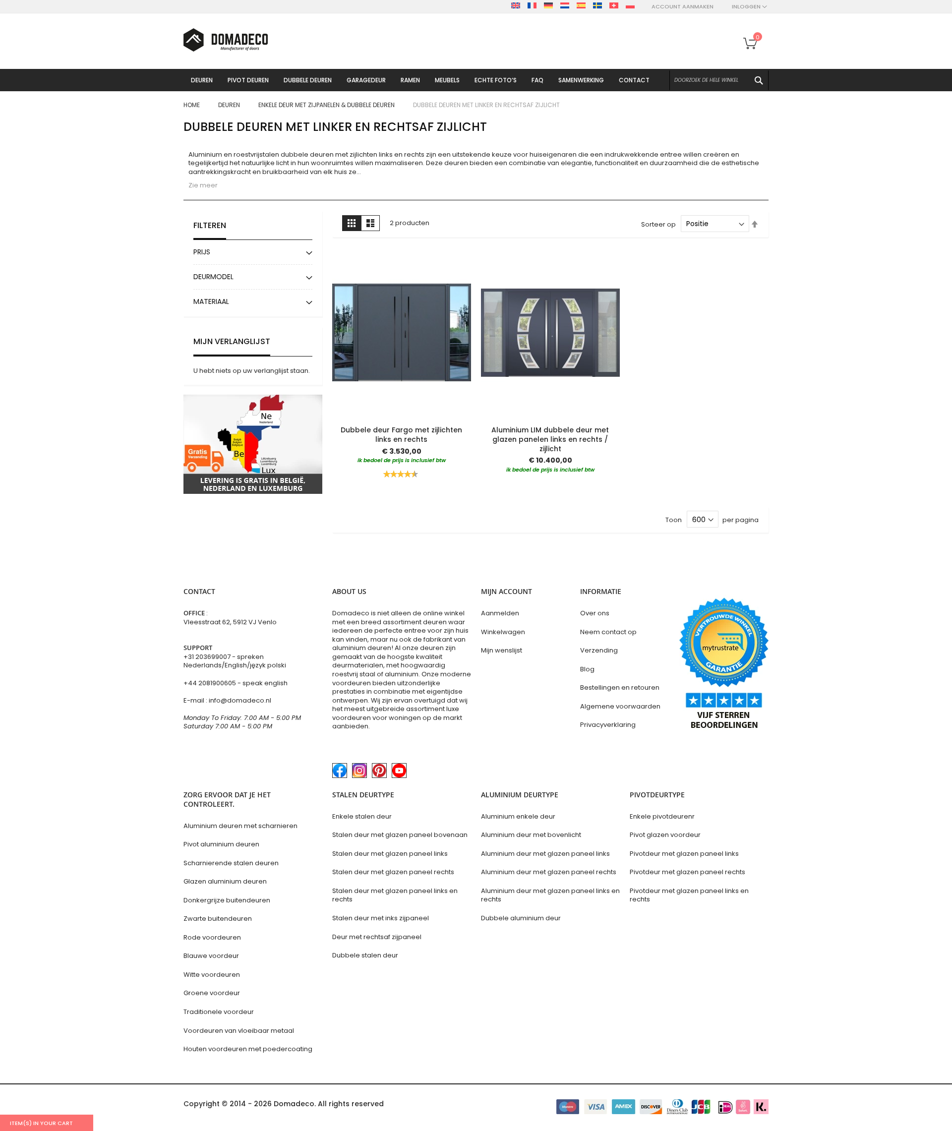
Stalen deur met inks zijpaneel (380, 918)
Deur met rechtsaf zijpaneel (376, 937)
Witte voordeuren (211, 974)
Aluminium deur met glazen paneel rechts (548, 872)
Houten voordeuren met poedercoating (247, 1049)
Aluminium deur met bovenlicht (531, 834)
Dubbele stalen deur (365, 955)
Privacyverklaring (608, 724)
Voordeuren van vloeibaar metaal (238, 1030)
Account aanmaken (683, 6)
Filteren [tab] (209, 225)
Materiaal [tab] (211, 301)
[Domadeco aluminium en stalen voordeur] (225, 40)
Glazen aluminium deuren (225, 881)
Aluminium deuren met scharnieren (240, 826)
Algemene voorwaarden (620, 706)
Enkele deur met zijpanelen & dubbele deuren (327, 105)
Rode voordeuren (212, 937)
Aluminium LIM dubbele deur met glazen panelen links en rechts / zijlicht (550, 439)
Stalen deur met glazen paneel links (390, 853)
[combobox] (719, 80)
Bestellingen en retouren (619, 687)
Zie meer (203, 185)
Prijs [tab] (201, 252)
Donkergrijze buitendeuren (226, 900)
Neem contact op (608, 632)
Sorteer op (658, 224)
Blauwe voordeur (211, 955)
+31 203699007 (207, 656)
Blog (587, 669)
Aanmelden (500, 613)
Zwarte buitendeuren (217, 918)
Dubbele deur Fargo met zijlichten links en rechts (401, 434)
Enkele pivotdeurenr (662, 816)
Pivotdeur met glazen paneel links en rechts (689, 895)
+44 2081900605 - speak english (235, 683)
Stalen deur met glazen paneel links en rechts (395, 895)
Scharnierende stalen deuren (231, 863)
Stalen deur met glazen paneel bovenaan (400, 834)
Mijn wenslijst (501, 650)
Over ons (594, 613)
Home (192, 105)
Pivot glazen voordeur (665, 834)
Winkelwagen (503, 632)
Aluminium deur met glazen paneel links (545, 853)
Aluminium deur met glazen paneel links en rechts (550, 895)
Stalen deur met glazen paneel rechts (393, 872)
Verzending (599, 650)
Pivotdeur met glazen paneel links (684, 853)
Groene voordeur (211, 993)
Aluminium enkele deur (518, 816)
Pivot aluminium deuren (221, 844)
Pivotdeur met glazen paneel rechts (687, 872)
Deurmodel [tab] (213, 277)
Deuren (229, 105)
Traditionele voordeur (218, 1011)
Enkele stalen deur (362, 816)
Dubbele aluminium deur (521, 918)
